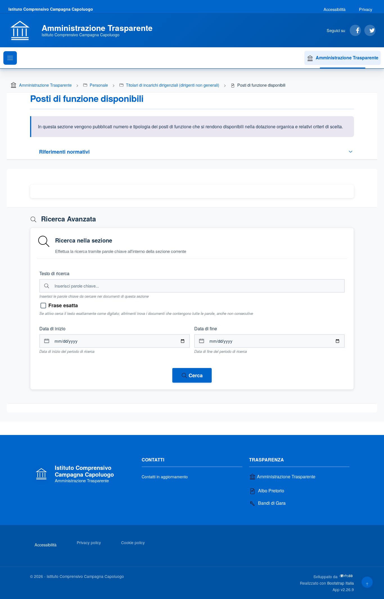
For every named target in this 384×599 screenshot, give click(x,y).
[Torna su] (367, 581)
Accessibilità (334, 9)
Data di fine (205, 328)
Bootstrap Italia (340, 583)
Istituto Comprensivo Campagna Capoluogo (50, 9)
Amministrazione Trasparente (347, 57)
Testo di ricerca (54, 273)
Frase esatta (63, 305)
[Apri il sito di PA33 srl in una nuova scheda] (346, 576)
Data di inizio (52, 328)
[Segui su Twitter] (370, 30)
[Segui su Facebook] (355, 30)
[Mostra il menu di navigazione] (10, 58)
